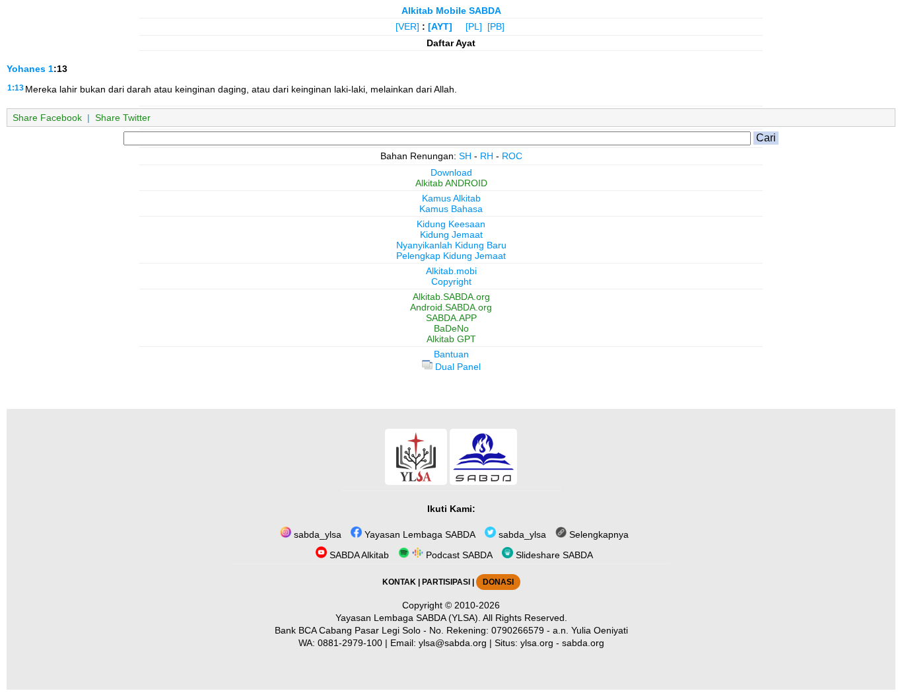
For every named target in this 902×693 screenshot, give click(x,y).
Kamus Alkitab (451, 198)
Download (451, 172)
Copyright (451, 281)
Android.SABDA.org (451, 307)
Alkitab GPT (451, 339)
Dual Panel (457, 366)
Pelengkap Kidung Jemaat (451, 255)
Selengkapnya (598, 534)
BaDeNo (451, 328)
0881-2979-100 (350, 643)
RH (486, 156)
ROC (512, 156)
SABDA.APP (451, 317)
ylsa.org (536, 643)
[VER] (407, 26)
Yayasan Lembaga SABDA (418, 534)
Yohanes (26, 68)
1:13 (15, 88)
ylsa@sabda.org (453, 643)
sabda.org (583, 643)
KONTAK (399, 582)
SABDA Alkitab (358, 555)
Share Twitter (123, 117)
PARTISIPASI (446, 582)
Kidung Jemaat (451, 234)
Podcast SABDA (458, 555)
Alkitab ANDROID (451, 183)
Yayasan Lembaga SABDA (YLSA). (408, 617)
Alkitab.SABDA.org (451, 296)
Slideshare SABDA (553, 555)
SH (465, 156)
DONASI (498, 582)
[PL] (474, 26)
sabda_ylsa (316, 534)
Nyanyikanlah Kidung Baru (451, 245)
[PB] (495, 26)
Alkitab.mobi (451, 271)
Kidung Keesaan (451, 224)
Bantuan (451, 354)
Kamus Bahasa (451, 208)
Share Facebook (47, 117)
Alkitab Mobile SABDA (451, 10)
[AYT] (440, 26)
